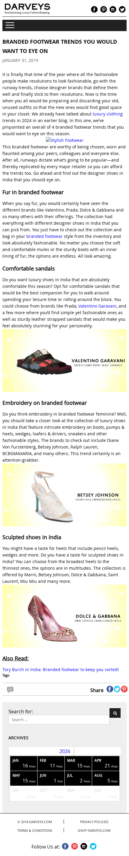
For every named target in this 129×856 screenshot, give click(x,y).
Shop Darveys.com (94, 830)
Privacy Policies (94, 821)
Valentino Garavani (97, 306)
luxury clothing (108, 114)
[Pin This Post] (124, 689)
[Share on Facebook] (110, 689)
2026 (64, 751)
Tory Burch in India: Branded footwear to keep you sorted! (60, 669)
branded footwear (44, 236)
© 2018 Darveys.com (34, 821)
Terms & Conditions (34, 830)
